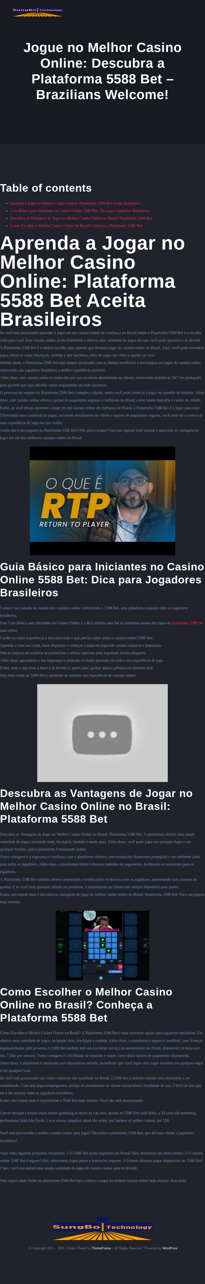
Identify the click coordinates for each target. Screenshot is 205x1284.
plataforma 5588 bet (187, 623)
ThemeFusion (101, 1248)
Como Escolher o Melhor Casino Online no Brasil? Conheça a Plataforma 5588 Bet (76, 226)
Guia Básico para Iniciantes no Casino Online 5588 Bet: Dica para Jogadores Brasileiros (79, 211)
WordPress (169, 1248)
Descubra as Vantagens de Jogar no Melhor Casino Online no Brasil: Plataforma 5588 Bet (81, 218)
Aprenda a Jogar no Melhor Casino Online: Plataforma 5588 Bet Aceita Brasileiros (75, 203)
